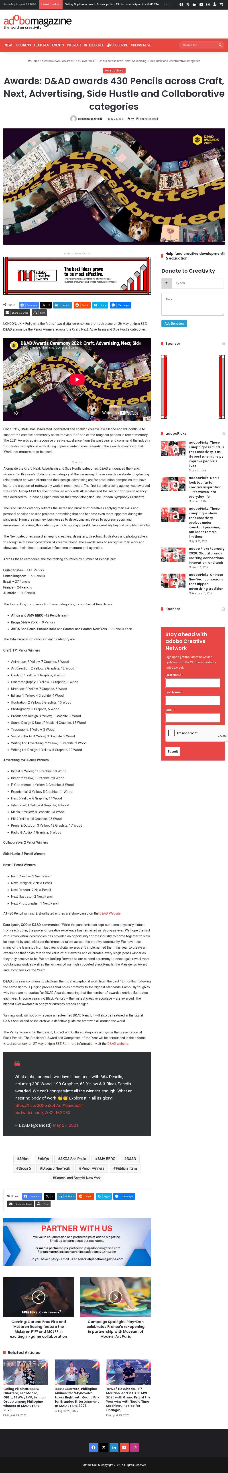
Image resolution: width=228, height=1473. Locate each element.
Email (170, 710)
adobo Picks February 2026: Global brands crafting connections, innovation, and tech (207, 555)
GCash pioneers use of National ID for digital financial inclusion (105, 4)
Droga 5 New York (56, 1168)
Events (58, 45)
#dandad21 (73, 1105)
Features (41, 45)
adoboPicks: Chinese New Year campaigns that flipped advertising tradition (206, 581)
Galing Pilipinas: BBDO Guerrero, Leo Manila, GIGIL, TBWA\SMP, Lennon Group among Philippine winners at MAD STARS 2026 (24, 1399)
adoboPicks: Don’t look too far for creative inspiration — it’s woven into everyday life (205, 487)
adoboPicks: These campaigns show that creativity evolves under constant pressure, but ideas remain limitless (204, 522)
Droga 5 (25, 1168)
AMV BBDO (106, 1159)
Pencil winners (92, 1168)
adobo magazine (88, 118)
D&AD (131, 1159)
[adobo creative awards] (77, 275)
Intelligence (94, 45)
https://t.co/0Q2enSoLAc (37, 1105)
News (9, 45)
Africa (23, 1159)
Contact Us (88, 1465)
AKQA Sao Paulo (73, 1159)
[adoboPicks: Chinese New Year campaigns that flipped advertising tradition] (173, 580)
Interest (74, 45)
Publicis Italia (126, 1168)
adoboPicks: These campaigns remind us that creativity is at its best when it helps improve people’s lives (206, 454)
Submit (173, 751)
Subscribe (119, 45)
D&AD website (118, 1044)
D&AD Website (110, 913)
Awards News (51, 61)
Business (23, 45)
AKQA (44, 1159)
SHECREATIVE (141, 45)
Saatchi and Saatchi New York (78, 1178)
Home (35, 61)
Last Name (173, 692)
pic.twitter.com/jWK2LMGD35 (42, 1112)
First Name (174, 675)
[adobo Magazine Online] (38, 22)
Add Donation (174, 323)
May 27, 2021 (66, 1125)
